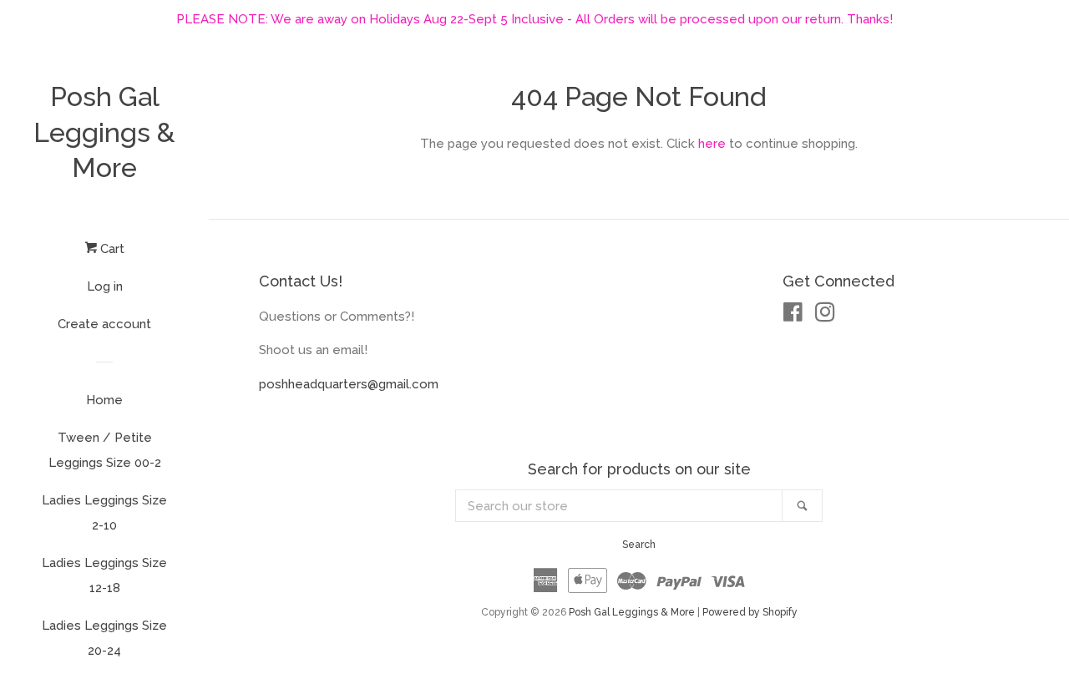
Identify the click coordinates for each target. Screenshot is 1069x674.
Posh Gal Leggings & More (104, 132)
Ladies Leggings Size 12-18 (104, 575)
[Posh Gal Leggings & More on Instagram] (825, 315)
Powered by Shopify (750, 612)
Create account (104, 324)
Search (639, 544)
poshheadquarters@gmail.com (348, 384)
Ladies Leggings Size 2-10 (104, 513)
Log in (105, 286)
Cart (110, 248)
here (712, 143)
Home (104, 400)
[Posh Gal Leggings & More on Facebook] (793, 315)
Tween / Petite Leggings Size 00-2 (104, 450)
